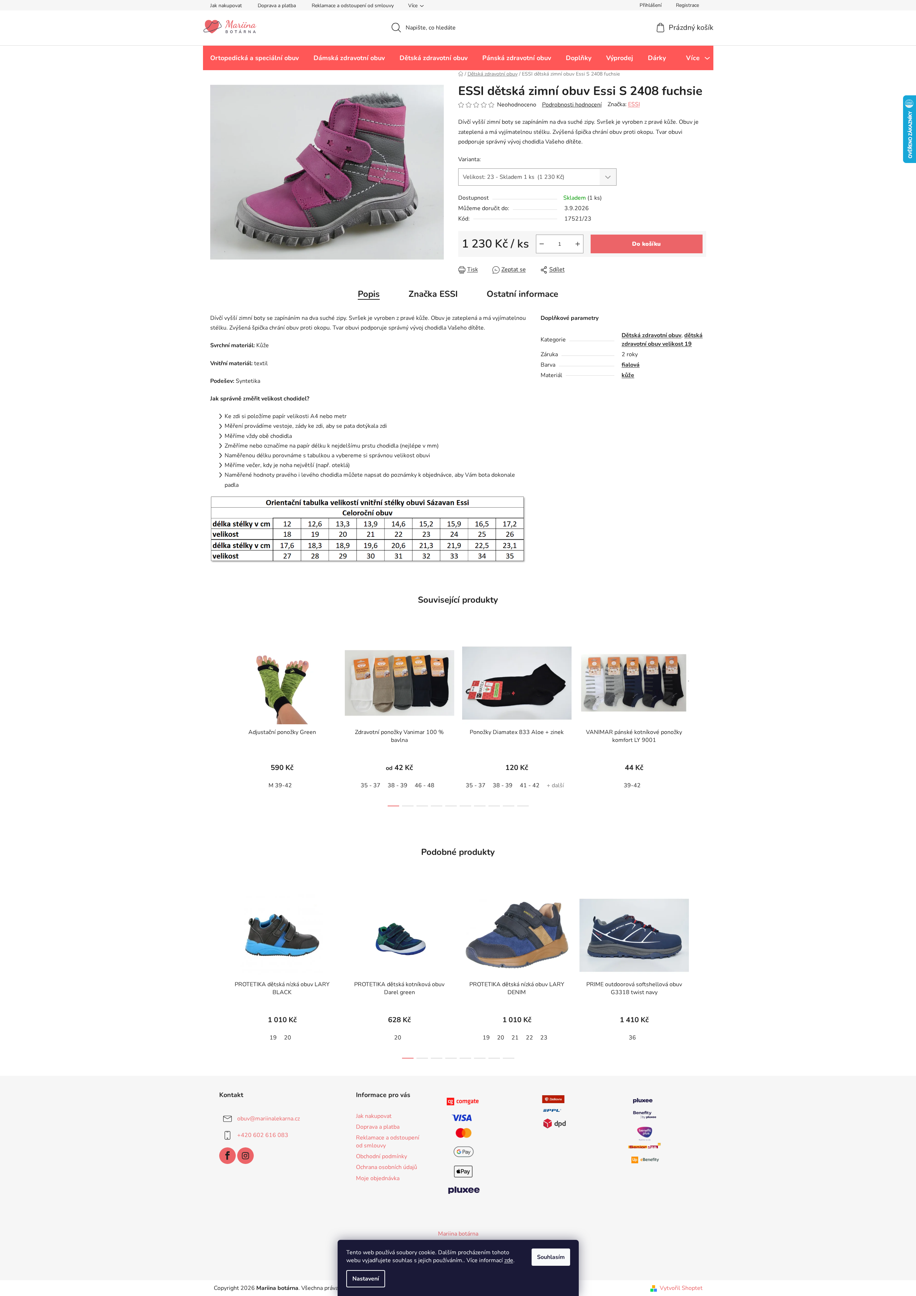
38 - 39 (397, 785)
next (700, 722)
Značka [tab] (433, 294)
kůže (628, 375)
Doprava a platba (277, 5)
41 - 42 (530, 785)
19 (273, 1038)
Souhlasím (551, 1257)
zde (508, 1260)
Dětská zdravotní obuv (651, 335)
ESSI (634, 104)
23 (543, 1038)
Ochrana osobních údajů (386, 1167)
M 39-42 (280, 785)
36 (632, 1038)
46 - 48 (424, 785)
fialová (631, 365)
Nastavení (365, 1279)
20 (287, 1038)
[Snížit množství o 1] (541, 244)
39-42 (632, 785)
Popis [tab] (369, 294)
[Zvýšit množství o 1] (577, 244)
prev (216, 722)
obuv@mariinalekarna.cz (268, 1119)
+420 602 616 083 (262, 1135)
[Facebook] (227, 1155)
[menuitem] (254, 58)
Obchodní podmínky (381, 1156)
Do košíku (646, 244)
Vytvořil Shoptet (681, 1288)
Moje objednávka (378, 1178)
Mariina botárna (458, 1234)
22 (529, 1038)
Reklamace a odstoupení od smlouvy (353, 5)
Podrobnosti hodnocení (572, 105)
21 (515, 1038)
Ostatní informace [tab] (522, 294)
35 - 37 (370, 785)
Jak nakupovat (226, 5)
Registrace (687, 5)
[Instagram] (245, 1155)
